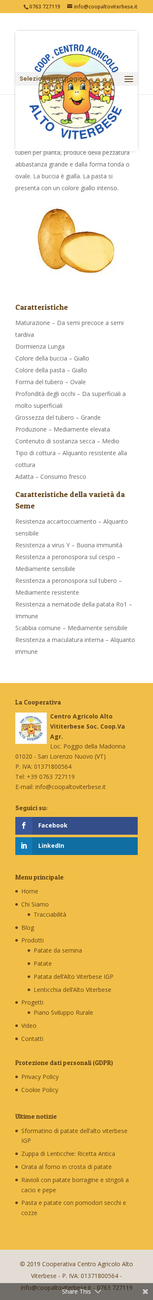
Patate (43, 963)
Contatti (32, 1039)
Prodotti (32, 940)
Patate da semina (58, 950)
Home (29, 891)
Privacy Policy (40, 1077)
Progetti (32, 1002)
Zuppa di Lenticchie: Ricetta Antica (68, 1154)
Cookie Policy (39, 1090)
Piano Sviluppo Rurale (63, 1012)
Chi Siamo (35, 904)
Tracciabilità (50, 914)
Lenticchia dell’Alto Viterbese (72, 990)
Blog (27, 927)
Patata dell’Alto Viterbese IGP (73, 976)
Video (29, 1025)
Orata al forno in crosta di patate (66, 1167)
